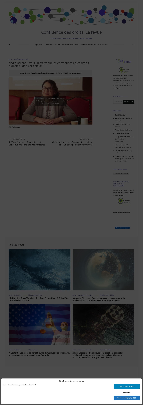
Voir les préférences (126, 398)
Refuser (126, 392)
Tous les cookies (127, 386)
